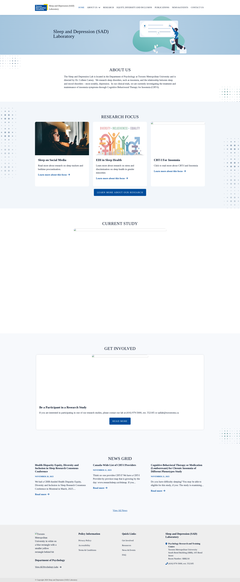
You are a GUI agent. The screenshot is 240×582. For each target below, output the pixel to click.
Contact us (197, 7)
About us (92, 7)
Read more (40, 494)
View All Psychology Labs (46, 567)
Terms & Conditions (87, 550)
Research (108, 7)
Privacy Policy (84, 540)
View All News (120, 510)
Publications (162, 7)
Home (81, 7)
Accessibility (84, 545)
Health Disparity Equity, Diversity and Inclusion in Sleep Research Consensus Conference (57, 468)
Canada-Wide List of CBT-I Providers (114, 465)
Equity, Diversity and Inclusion (134, 7)
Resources (126, 545)
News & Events (180, 7)
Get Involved (128, 540)
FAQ (124, 555)
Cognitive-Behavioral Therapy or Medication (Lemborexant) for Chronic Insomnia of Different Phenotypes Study (176, 468)
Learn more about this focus (52, 174)
